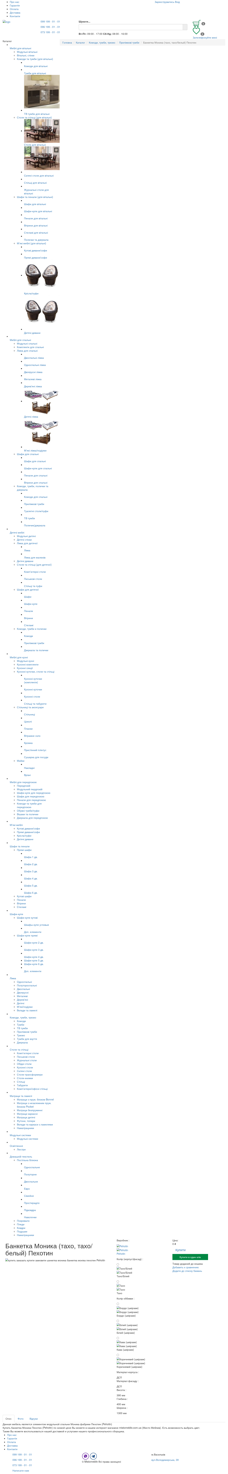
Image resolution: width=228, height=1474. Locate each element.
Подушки (22, 1231)
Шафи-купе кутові (27, 917)
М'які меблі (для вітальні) (31, 243)
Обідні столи (24, 1064)
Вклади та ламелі (27, 1010)
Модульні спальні (27, 343)
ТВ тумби (22, 1028)
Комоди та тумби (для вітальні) (35, 59)
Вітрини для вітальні (36, 225)
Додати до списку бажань (187, 1271)
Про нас (14, 2)
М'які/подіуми (25, 1006)
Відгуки (34, 1418)
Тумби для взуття (27, 1039)
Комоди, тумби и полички (31, 628)
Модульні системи (27, 1138)
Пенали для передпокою (31, 800)
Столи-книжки (25, 1078)
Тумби (20, 1024)
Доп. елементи (32, 932)
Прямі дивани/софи (35, 257)
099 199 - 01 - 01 (50, 21)
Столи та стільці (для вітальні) (34, 117)
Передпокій (23, 785)
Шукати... (84, 21)
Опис (9, 1418)
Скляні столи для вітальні (39, 175)
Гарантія (15, 5)
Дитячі (20, 1003)
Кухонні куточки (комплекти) (33, 680)
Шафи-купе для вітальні (38, 211)
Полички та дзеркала (36, 239)
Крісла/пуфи (31, 293)
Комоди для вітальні (36, 66)
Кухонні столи (32, 696)
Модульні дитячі (26, 536)
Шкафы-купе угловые (36, 924)
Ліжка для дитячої (27, 543)
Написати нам (20, 1470)
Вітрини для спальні (35, 482)
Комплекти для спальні (30, 347)
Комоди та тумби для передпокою (29, 805)
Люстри (21, 1149)
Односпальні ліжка (35, 365)
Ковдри (21, 1228)
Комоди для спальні (35, 497)
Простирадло (32, 1203)
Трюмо (21, 1035)
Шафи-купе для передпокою (33, 793)
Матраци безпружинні (29, 1110)
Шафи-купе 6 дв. (34, 964)
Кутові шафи (24, 896)
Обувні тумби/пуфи (28, 810)
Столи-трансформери (30, 1074)
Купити (180, 1249)
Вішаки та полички (27, 814)
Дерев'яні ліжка (33, 386)
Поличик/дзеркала (34, 525)
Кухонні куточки (33, 689)
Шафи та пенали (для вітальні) (35, 197)
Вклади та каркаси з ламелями (35, 1124)
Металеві (22, 996)
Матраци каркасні (27, 1113)
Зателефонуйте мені (205, 37)
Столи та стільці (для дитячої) (34, 564)
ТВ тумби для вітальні (37, 114)
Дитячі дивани (32, 332)
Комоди (21, 1021)
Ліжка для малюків (34, 557)
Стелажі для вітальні (36, 232)
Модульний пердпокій (29, 789)
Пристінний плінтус (35, 750)
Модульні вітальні (27, 51)
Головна (67, 42)
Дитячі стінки (24, 539)
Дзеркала (22, 1042)
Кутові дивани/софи (35, 250)
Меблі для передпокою (23, 782)
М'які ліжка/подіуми (35, 450)
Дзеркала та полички (36, 650)
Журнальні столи (27, 1060)
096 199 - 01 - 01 (50, 27)
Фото (21, 1418)
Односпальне (32, 1167)
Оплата (14, 9)
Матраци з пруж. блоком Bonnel (35, 1099)
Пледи (20, 1224)
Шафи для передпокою (30, 796)
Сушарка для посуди (36, 757)
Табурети (22, 1085)
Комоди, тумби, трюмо (23, 1017)
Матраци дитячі (26, 1117)
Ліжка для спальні (27, 350)
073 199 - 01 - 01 (50, 32)
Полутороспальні (27, 985)
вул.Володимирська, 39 (165, 1460)
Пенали (21, 899)
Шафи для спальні (28, 454)
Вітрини (21, 903)
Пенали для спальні (35, 475)
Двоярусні (22, 992)
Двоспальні (23, 989)
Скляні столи (24, 1071)
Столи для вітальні (35, 144)
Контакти (15, 16)
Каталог (80, 42)
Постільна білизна (27, 1160)
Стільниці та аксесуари (30, 707)
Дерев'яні (22, 999)
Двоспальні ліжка (34, 357)
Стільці (21, 1081)
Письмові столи (33, 579)
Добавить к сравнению (185, 1267)
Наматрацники (25, 1128)
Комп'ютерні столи (35, 571)
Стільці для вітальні (35, 182)
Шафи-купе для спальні (38, 468)
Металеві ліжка (33, 379)
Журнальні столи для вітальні (36, 191)
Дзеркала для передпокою (32, 817)
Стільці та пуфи (33, 586)
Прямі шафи (24, 850)
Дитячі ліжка (31, 416)
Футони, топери (26, 1121)
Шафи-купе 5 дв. (34, 960)
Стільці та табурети (35, 703)
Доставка (15, 12)
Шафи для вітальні (35, 204)
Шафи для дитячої (28, 589)
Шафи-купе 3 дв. (34, 949)
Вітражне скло (32, 735)
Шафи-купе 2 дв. (34, 942)
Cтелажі (21, 907)
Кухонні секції (25, 668)
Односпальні (24, 981)
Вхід (177, 2)
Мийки (20, 760)
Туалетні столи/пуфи (36, 511)
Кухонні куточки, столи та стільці (35, 671)
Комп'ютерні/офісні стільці (32, 1088)
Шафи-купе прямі (27, 935)
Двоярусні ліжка (33, 372)
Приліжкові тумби (34, 504)
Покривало (23, 1220)
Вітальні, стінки (25, 55)
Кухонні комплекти (27, 664)
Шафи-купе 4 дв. (34, 957)
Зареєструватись (165, 2)
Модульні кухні (25, 661)
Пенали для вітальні (36, 218)
